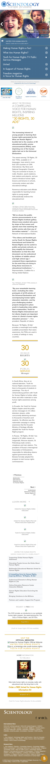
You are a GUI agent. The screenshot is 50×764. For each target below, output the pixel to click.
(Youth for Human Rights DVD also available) (25, 628)
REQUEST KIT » (25, 695)
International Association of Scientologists (21, 751)
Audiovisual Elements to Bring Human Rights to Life (23, 580)
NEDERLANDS (40, 728)
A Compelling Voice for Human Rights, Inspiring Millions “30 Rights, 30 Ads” (23, 575)
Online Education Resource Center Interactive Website (21, 586)
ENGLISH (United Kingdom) (28, 726)
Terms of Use (16, 761)
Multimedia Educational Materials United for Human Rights (25, 569)
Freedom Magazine (39, 751)
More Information (39, 739)
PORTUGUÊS (39, 731)
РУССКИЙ (25, 728)
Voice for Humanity (39, 737)
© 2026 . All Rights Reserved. (21, 760)
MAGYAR (13, 729)
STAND (6, 752)
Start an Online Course (22, 749)
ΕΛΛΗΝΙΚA (23, 731)
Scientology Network (26, 746)
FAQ (17, 739)
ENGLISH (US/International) (12, 726)
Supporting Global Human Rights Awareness (21, 558)
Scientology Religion (38, 746)
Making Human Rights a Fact (17, 48)
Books (21, 739)
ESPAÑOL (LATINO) (35, 729)
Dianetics (16, 746)
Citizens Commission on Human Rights (29, 755)
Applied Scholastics (30, 96)
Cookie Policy (7, 761)
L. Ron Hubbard (8, 737)
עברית (13, 728)
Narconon (32, 752)
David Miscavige (35, 748)
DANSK (40, 726)
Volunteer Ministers (9, 739)
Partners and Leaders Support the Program (24, 600)
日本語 (19, 728)
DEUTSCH (7, 729)
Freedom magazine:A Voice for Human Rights (16, 75)
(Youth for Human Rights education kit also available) (25, 701)
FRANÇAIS (7, 728)
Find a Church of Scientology (17, 740)
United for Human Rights (38, 754)
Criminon (43, 96)
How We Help (6, 97)
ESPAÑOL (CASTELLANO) (11, 731)
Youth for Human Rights (10, 755)
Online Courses (28, 739)
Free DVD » (25, 622)
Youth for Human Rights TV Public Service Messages (20, 59)
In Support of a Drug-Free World (20, 754)
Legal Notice (24, 761)
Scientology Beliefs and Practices (23, 737)
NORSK (19, 729)
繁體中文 (31, 728)
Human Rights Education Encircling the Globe (23, 591)
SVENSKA (25, 729)
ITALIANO (30, 731)
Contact (6, 740)
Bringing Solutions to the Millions (21, 596)
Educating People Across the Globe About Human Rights (24, 564)
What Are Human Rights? (15, 52)
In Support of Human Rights (16, 69)
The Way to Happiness (18, 97)
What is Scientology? (9, 748)
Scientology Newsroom (23, 748)
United (6, 64)
